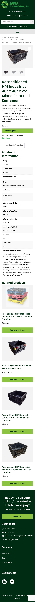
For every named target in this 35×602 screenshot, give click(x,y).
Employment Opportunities (18, 26)
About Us (5, 553)
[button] (29, 49)
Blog (3, 558)
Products (10, 37)
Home (4, 37)
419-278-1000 (21, 11)
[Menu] (17, 31)
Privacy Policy (7, 562)
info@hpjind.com (22, 15)
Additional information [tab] (14, 145)
